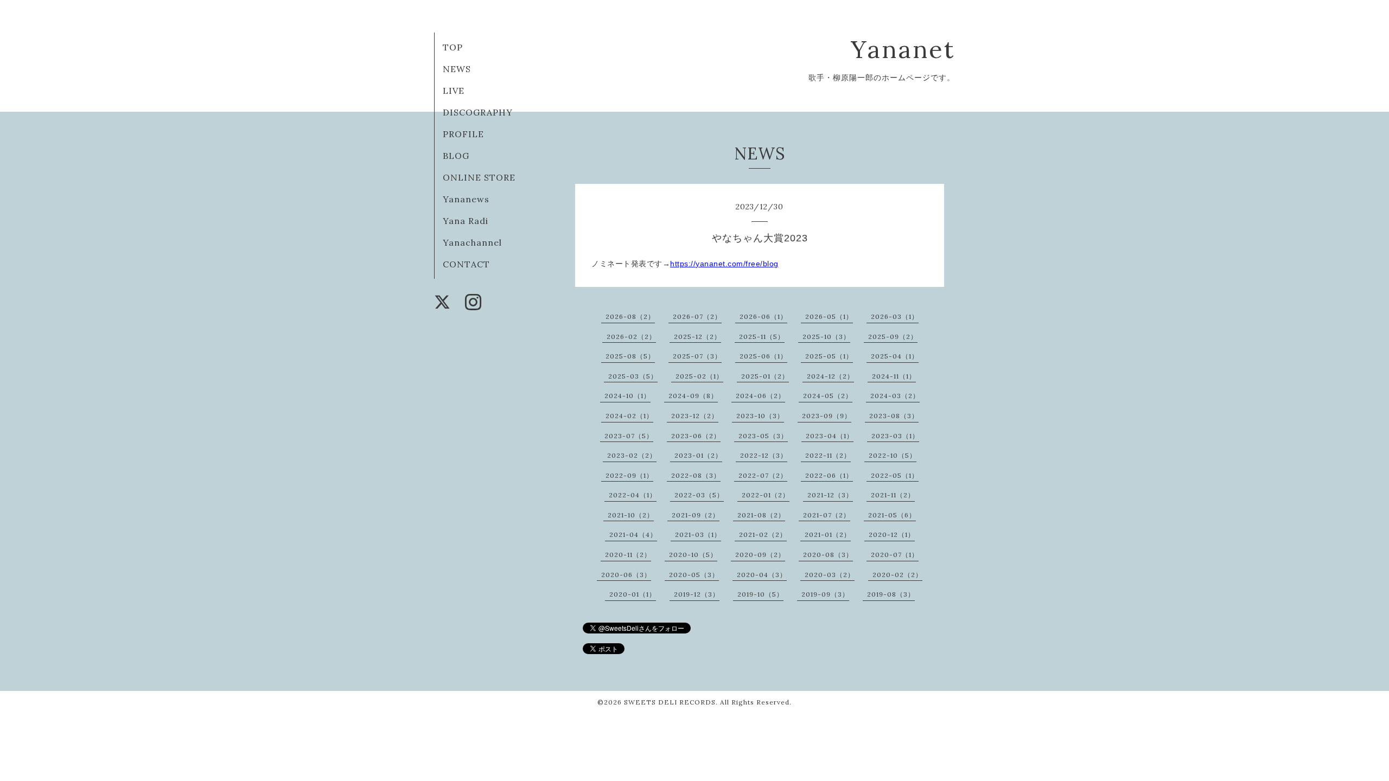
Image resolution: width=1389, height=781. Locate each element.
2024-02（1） (629, 416)
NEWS (457, 68)
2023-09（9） (826, 416)
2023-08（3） (894, 416)
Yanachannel (472, 242)
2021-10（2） (631, 515)
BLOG (456, 155)
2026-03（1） (895, 316)
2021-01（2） (828, 534)
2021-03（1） (698, 534)
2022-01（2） (765, 495)
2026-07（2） (697, 316)
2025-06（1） (763, 356)
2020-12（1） (892, 534)
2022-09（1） (629, 475)
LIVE (453, 90)
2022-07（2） (762, 475)
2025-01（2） (765, 376)
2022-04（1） (633, 495)
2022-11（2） (828, 455)
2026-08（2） (630, 316)
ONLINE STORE (479, 177)
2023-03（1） (895, 436)
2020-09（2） (760, 554)
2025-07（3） (697, 356)
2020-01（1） (632, 594)
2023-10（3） (760, 416)
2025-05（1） (829, 356)
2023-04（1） (829, 436)
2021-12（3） (830, 495)
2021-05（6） (892, 515)
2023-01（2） (698, 455)
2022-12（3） (763, 455)
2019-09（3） (825, 594)
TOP (453, 47)
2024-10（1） (627, 396)
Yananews (466, 199)
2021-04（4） (633, 534)
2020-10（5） (693, 554)
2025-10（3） (826, 336)
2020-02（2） (897, 575)
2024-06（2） (760, 396)
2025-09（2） (892, 336)
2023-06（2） (696, 436)
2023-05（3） (763, 436)
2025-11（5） (762, 336)
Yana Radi (465, 220)
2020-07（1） (895, 554)
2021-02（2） (763, 534)
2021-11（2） (893, 495)
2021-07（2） (826, 515)
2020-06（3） (626, 575)
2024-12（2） (830, 376)
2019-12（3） (696, 594)
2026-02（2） (631, 336)
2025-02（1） (699, 376)
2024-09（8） (693, 396)
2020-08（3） (828, 554)
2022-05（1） (895, 475)
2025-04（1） (895, 356)
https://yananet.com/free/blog (724, 263)
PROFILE (463, 134)
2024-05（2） (827, 396)
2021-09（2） (695, 515)
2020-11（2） (628, 554)
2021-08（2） (761, 515)
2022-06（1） (829, 475)
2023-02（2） (632, 455)
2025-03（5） (633, 376)
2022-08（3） (696, 475)
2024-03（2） (895, 396)
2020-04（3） (762, 575)
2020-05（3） (694, 575)
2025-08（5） (630, 356)
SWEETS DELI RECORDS (670, 702)
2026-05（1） (829, 316)
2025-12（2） (697, 336)
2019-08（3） (891, 594)
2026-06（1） (763, 316)
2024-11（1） (894, 376)
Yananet (903, 49)
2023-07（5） (628, 436)
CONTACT (466, 264)
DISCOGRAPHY (478, 112)
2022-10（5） (892, 455)
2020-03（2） (830, 575)
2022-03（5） (699, 495)
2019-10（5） (760, 594)
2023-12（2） (694, 416)
